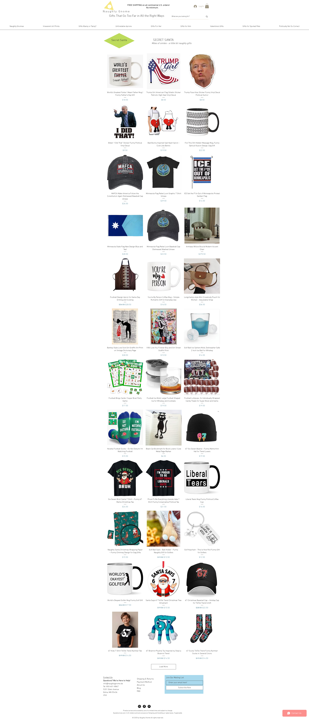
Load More (163, 667)
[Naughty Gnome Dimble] (139, 706)
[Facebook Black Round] (144, 706)
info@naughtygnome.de (113, 683)
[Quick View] (125, 71)
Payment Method (144, 682)
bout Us (141, 685)
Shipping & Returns (145, 679)
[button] (207, 5)
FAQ (138, 691)
